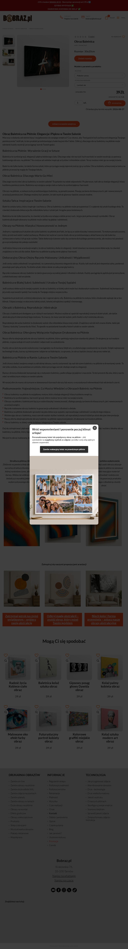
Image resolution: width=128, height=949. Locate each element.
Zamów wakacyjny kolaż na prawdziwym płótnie (64, 449)
